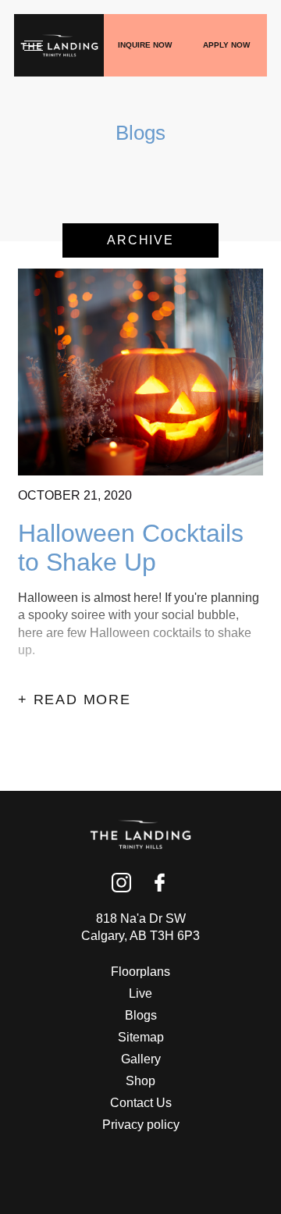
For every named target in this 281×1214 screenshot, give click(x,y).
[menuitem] (140, 972)
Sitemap (141, 1037)
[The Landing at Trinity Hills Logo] (59, 46)
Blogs (141, 1015)
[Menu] (33, 45)
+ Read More (74, 699)
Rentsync (141, 1167)
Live (140, 993)
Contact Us (141, 1102)
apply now (226, 45)
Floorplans (140, 971)
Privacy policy (141, 1124)
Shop (140, 1081)
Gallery (141, 1059)
